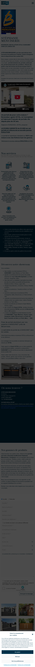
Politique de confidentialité (10, 665)
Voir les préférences (18, 661)
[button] (32, 634)
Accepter (17, 652)
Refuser (17, 656)
